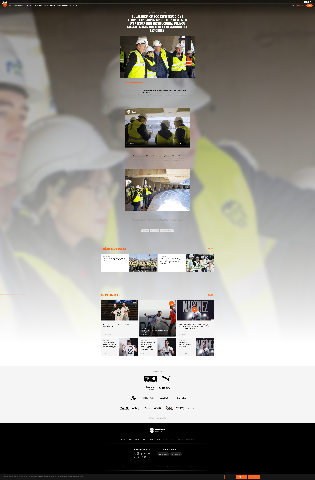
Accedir (309, 5)
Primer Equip (106, 323)
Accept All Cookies (254, 477)
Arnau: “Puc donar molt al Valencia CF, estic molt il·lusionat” (118, 326)
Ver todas (210, 248)
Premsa (160, 467)
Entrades (39, 5)
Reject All (241, 477)
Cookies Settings (146, 467)
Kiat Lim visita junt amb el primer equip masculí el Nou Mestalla (114, 259)
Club (158, 440)
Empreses (180, 440)
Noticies (74, 5)
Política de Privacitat (180, 467)
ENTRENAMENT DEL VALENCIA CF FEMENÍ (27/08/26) (155, 331)
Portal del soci (300, 5)
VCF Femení (143, 328)
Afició (173, 440)
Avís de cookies (136, 467)
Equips (123, 440)
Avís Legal (128, 467)
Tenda (30, 5)
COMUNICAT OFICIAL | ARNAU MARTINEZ (185, 344)
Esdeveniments (190, 440)
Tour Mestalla (50, 5)
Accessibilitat (190, 467)
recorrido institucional (166, 230)
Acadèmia (165, 440)
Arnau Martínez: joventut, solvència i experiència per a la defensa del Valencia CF (110, 346)
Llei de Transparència (169, 467)
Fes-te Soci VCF (63, 5)
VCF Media (151, 440)
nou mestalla (154, 230)
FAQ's (123, 467)
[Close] (312, 477)
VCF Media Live (182, 323)
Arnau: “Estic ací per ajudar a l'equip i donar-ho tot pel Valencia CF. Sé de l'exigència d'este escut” (148, 347)
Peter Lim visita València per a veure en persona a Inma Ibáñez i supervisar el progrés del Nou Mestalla (171, 260)
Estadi (129, 440)
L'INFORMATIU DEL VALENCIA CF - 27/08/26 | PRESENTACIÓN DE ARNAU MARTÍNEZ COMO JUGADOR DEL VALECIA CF (194, 326)
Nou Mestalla (20, 5)
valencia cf (145, 230)
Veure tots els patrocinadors (157, 418)
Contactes (154, 467)
